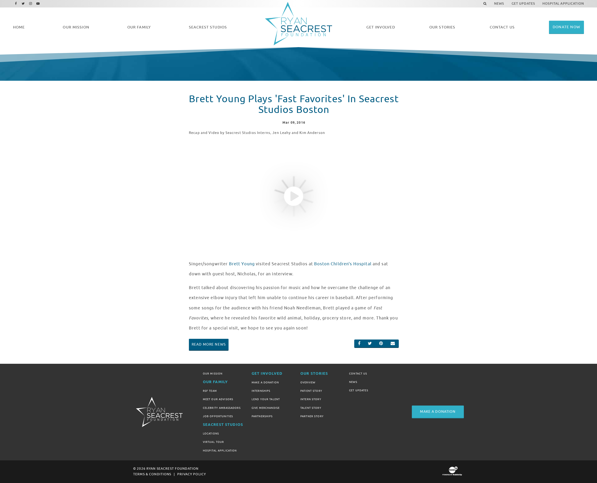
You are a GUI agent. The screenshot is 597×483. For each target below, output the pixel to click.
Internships (261, 390)
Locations (211, 433)
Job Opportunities (218, 416)
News (353, 382)
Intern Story (310, 399)
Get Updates (358, 390)
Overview (307, 382)
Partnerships (262, 416)
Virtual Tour (213, 442)
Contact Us (358, 373)
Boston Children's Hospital (342, 263)
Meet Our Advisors (218, 399)
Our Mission (213, 373)
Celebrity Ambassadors (222, 408)
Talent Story (310, 408)
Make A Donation (265, 382)
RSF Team (210, 390)
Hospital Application (220, 450)
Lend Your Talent (266, 399)
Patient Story (311, 390)
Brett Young (242, 263)
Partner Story (312, 416)
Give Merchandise (266, 408)
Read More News (209, 344)
